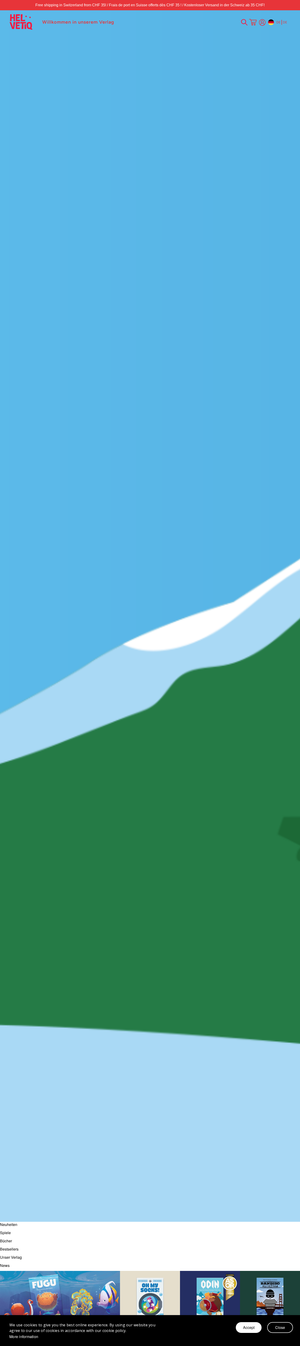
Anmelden (262, 22)
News (5, 1265)
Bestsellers (9, 1249)
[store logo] (23, 22)
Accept (249, 1327)
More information (23, 1337)
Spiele (5, 1232)
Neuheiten (8, 1224)
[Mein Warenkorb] (253, 22)
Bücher (6, 1241)
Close (280, 1327)
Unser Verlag (11, 1257)
